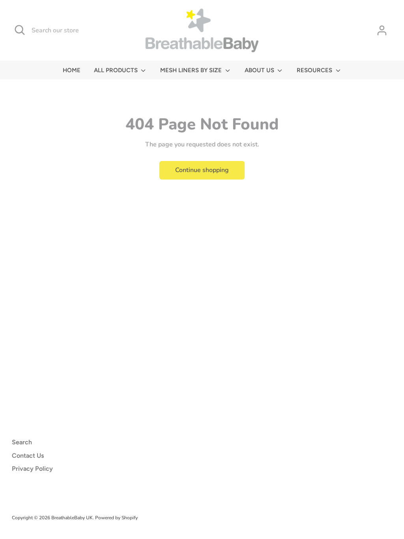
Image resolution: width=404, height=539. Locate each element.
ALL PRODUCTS (116, 70)
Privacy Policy (32, 468)
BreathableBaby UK (72, 518)
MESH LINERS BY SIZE (191, 70)
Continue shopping (202, 170)
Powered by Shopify (116, 518)
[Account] (382, 30)
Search (22, 442)
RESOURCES (315, 70)
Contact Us (28, 455)
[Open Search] (20, 30)
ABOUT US (260, 70)
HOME (71, 70)
